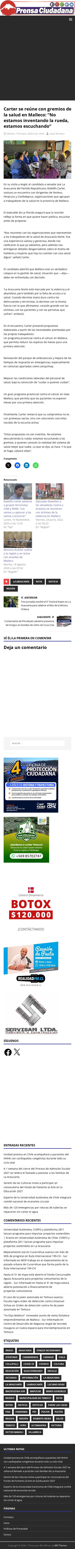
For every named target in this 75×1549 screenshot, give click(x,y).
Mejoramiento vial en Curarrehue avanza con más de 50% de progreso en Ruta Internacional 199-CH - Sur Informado (36, 1256)
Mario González (56, 1391)
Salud (59, 1418)
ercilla (52, 1371)
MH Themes (61, 1545)
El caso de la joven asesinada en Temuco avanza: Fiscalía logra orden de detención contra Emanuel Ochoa (34, 1301)
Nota (39, 581)
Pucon (45, 1411)
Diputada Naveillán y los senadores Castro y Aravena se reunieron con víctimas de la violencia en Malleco (49, 509)
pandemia (21, 1411)
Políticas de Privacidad (16, 1528)
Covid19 (44, 1364)
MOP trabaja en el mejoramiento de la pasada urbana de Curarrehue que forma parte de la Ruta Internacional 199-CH (36, 1264)
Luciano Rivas (56, 1384)
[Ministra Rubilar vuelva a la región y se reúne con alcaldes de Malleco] (18, 539)
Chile (62, 1357)
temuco (10, 1425)
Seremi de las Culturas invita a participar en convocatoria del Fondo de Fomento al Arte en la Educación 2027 (33, 1187)
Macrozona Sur (15, 1391)
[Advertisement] (37, 62)
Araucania (25, 1350)
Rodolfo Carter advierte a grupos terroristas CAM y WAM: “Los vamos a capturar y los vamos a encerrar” (18, 509)
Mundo (9, 1398)
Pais (7, 1411)
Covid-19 (28, 1364)
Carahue (48, 1357)
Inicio (6, 1523)
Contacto (9, 1517)
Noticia (53, 581)
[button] (70, 19)
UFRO (23, 1425)
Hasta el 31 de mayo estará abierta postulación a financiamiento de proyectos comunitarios (36, 1287)
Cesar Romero (57, 133)
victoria (56, 1425)
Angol (9, 1350)
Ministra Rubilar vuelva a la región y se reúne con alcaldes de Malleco (18, 555)
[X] (16, 1052)
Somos (7, 1534)
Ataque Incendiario (49, 1350)
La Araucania (51, 1377)
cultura (59, 1364)
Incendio (11, 1377)
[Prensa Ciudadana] (37, 13)
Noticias (37, 1405)
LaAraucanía (34, 1384)
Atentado (11, 1357)
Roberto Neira (42, 1418)
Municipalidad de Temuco (35, 1398)
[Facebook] (8, 1052)
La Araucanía (21, 581)
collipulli (11, 1364)
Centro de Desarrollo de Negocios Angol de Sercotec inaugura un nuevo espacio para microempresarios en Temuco (37, 1328)
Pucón (59, 1411)
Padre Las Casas (57, 1405)
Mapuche (35, 1391)
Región (10, 588)
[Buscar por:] (37, 743)
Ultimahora (38, 1425)
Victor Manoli (14, 1432)
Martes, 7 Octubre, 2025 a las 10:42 (25, 133)
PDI (34, 1411)
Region (9, 1418)
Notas (9, 1405)
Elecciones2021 (33, 1371)
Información (30, 1377)
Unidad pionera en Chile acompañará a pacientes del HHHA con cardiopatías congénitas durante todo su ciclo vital (36, 1158)
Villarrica (34, 1432)
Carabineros (30, 1357)
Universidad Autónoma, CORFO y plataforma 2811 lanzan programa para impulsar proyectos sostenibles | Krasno (37, 1233)
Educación (12, 1371)
